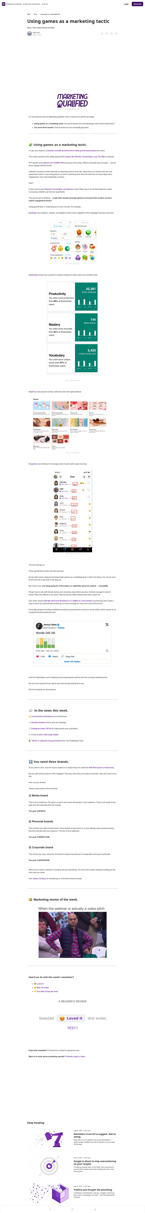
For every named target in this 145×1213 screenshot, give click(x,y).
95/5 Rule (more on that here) (101, 768)
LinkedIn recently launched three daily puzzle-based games (71, 151)
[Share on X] (106, 33)
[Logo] (3, 4)
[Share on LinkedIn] (116, 33)
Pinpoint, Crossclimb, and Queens (59, 189)
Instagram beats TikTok (41, 729)
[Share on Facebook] (102, 33)
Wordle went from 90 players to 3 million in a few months (68, 601)
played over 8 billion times (54, 163)
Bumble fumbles (38, 722)
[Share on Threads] (111, 33)
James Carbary (39, 879)
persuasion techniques (43, 716)
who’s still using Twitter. (49, 735)
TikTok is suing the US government (46, 741)
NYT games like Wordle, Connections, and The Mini (83, 157)
